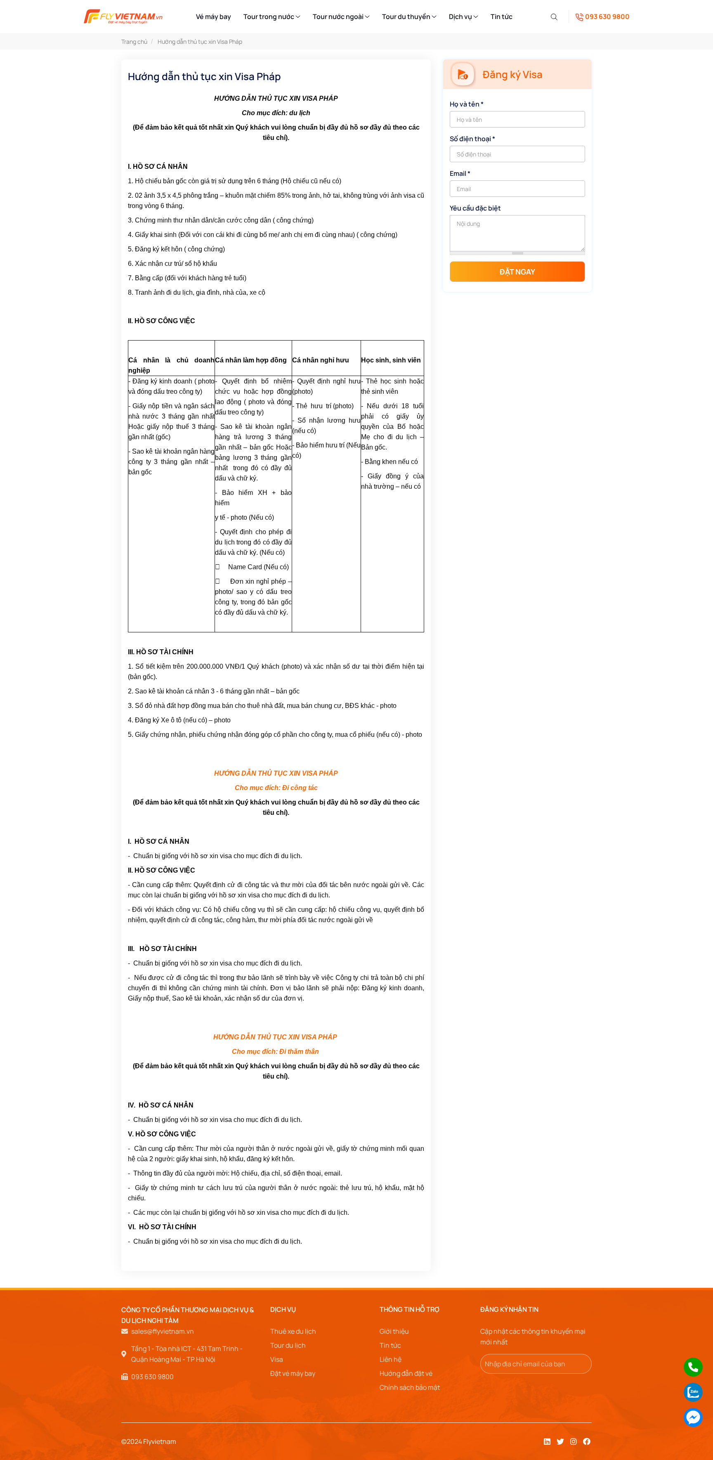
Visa (276, 1359)
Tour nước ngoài (339, 16)
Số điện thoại (472, 138)
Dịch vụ (461, 16)
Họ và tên (467, 104)
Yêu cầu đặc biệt (475, 208)
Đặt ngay (517, 272)
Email (460, 173)
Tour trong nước (269, 16)
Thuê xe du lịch (293, 1331)
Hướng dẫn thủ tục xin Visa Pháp (200, 41)
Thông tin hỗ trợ (409, 1309)
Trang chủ (134, 41)
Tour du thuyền (407, 16)
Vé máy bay (213, 16)
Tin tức (501, 16)
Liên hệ (390, 1359)
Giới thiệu (394, 1331)
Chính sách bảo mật (410, 1387)
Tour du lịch (288, 1345)
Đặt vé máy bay (292, 1373)
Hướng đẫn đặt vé (406, 1373)
